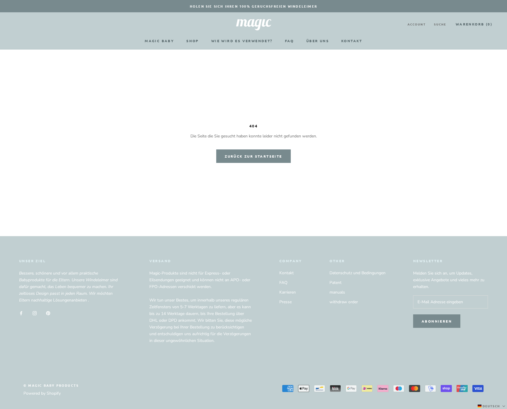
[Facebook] (21, 312)
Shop (192, 40)
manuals (337, 292)
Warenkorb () (474, 24)
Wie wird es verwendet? (242, 40)
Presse (285, 302)
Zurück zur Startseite (253, 156)
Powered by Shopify (42, 393)
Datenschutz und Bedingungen (357, 273)
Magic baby (159, 40)
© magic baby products (51, 385)
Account (417, 24)
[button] (492, 406)
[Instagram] (35, 312)
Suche (440, 24)
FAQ (289, 40)
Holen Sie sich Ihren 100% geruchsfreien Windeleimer (253, 6)
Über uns (317, 40)
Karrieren (287, 292)
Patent (335, 282)
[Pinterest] (48, 312)
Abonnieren (437, 321)
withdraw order (343, 302)
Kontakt (351, 40)
